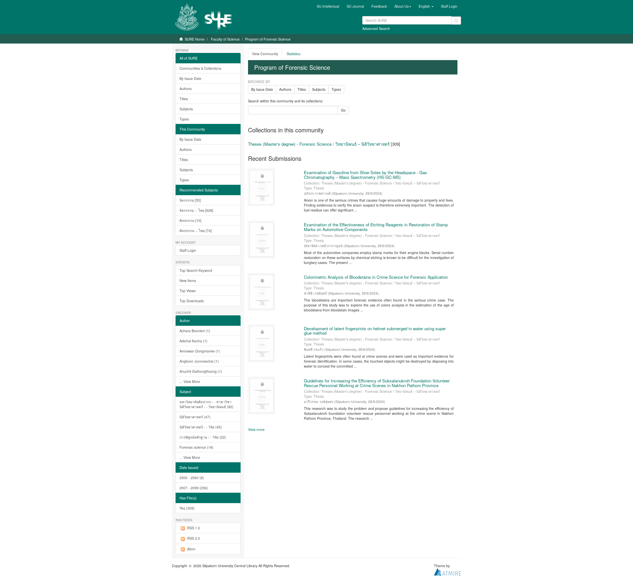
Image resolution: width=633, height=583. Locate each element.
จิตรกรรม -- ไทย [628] (196, 210)
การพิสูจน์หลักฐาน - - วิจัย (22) (203, 437)
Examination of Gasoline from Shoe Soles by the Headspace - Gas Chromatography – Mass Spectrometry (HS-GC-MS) (365, 174)
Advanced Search (376, 28)
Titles (184, 98)
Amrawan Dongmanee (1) (200, 351)
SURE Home (194, 39)
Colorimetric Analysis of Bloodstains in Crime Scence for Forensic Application (376, 277)
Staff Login (188, 250)
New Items (188, 280)
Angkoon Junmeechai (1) (199, 361)
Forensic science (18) (196, 447)
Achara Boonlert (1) (195, 330)
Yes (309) (187, 508)
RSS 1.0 (193, 527)
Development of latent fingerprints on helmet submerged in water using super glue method (375, 330)
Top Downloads (192, 300)
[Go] (456, 20)
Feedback (379, 6)
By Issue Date (190, 78)
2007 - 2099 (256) (194, 487)
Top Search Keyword (196, 270)
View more (256, 429)
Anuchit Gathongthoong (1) (201, 371)
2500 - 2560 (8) (192, 477)
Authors (186, 88)
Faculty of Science (225, 39)
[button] (403, 6)
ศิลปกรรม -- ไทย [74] (196, 230)
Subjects (186, 108)
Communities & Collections (200, 68)
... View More (190, 381)
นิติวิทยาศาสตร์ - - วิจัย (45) (201, 426)
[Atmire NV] (447, 571)
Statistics (293, 53)
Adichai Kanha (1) (193, 340)
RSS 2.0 (193, 538)
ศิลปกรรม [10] (190, 220)
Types (184, 119)
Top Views (188, 290)
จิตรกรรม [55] (190, 200)
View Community (265, 53)
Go (343, 110)
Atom (191, 548)
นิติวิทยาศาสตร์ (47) (195, 416)
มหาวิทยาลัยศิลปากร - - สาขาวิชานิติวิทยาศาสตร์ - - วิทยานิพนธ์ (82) (206, 404)
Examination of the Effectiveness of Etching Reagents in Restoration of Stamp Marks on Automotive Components (376, 226)
